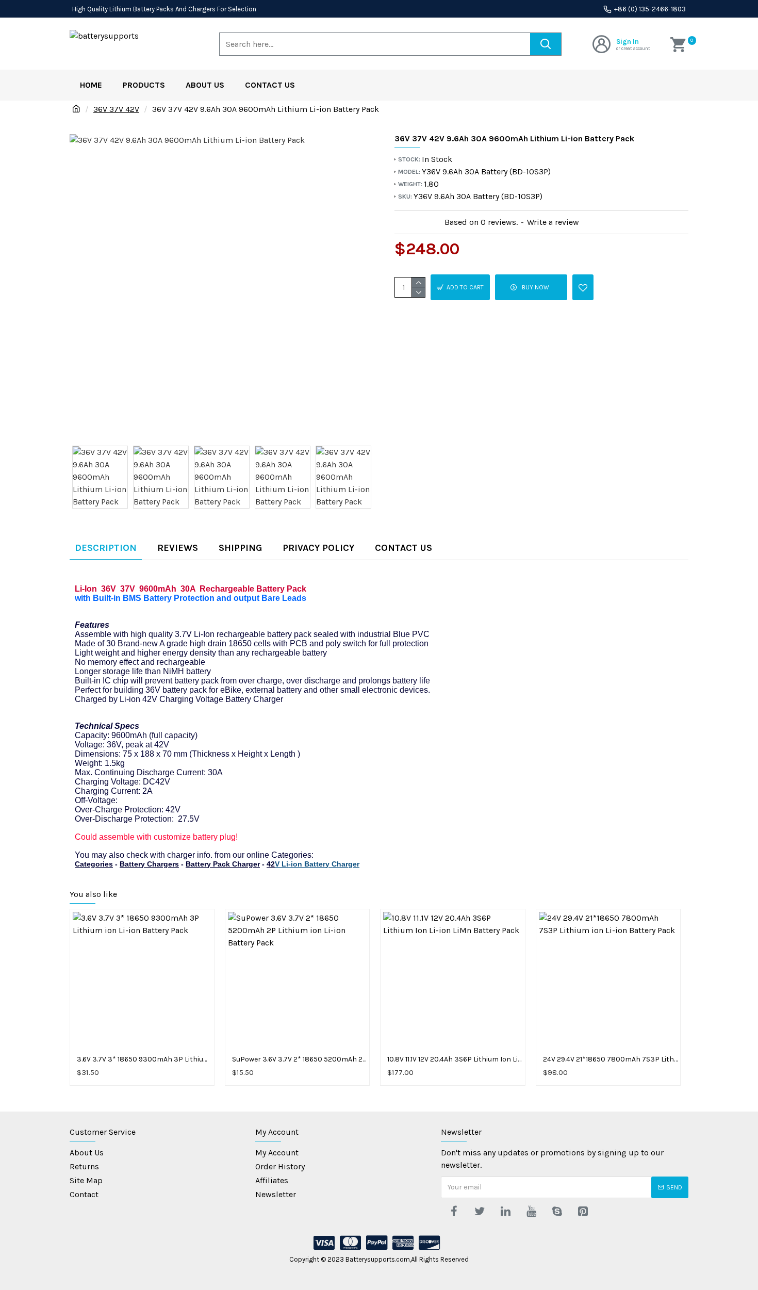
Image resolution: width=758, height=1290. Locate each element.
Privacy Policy (318, 547)
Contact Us (403, 547)
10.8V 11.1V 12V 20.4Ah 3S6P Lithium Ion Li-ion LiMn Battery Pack (454, 1059)
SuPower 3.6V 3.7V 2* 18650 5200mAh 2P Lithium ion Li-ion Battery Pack (299, 1059)
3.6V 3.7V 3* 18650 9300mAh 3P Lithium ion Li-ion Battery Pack (144, 1059)
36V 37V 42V (116, 109)
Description (106, 547)
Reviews (177, 547)
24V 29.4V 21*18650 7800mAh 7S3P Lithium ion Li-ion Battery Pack (610, 1059)
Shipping (240, 547)
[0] (679, 44)
